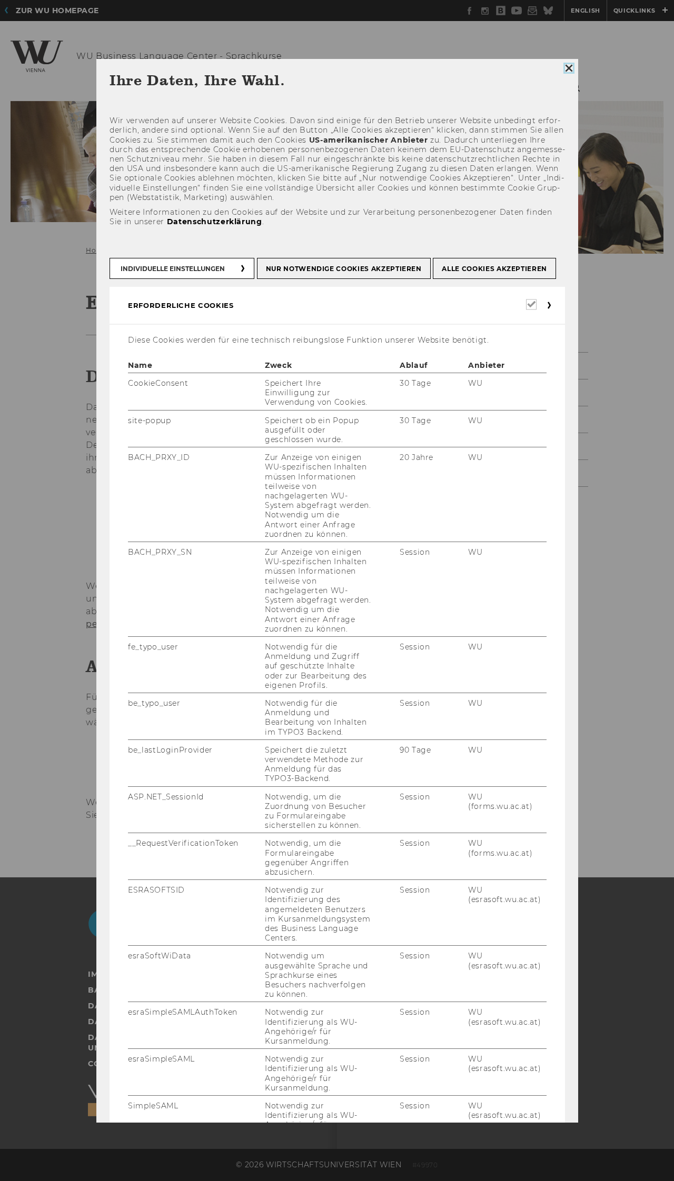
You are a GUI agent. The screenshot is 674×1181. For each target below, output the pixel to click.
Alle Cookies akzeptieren (494, 269)
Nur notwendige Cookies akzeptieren (343, 269)
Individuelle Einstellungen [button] (173, 269)
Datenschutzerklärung (214, 221)
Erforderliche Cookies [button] (181, 305)
